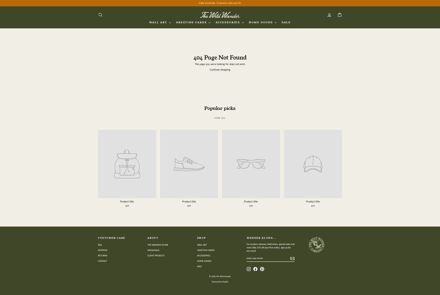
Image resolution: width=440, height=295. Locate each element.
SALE (286, 22)
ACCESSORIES (228, 22)
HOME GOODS (261, 22)
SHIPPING (102, 250)
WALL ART (158, 22)
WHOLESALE (153, 250)
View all (220, 118)
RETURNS (102, 255)
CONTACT (102, 261)
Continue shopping (220, 69)
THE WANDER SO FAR (157, 244)
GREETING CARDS (192, 22)
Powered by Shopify (220, 282)
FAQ (100, 244)
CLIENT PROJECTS (155, 255)
